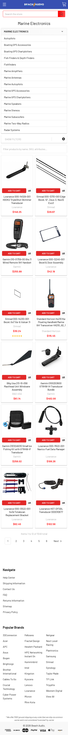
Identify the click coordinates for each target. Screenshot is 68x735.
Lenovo (29, 684)
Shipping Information (14, 583)
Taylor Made (52, 673)
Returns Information (13, 600)
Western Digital (54, 690)
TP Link (50, 679)
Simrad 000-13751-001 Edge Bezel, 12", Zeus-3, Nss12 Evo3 (51, 199)
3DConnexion (10, 635)
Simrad (49, 661)
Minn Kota (30, 702)
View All (50, 696)
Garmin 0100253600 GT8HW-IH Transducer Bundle (51, 386)
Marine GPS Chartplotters (17, 97)
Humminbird (31, 661)
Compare (29, 190)
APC (5, 646)
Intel (27, 667)
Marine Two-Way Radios (16, 123)
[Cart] (64, 4)
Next (56, 540)
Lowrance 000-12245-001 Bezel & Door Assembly (51, 261)
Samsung (51, 656)
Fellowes (29, 635)
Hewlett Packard (33, 646)
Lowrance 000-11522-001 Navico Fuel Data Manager (51, 447)
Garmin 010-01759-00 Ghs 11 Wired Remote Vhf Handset (17, 261)
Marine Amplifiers (13, 70)
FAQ (5, 594)
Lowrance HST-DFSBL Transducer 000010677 (51, 510)
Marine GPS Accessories (17, 90)
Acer (5, 640)
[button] (63, 139)
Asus (5, 652)
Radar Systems (12, 129)
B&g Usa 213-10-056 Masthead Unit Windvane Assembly (17, 386)
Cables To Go (9, 679)
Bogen (6, 658)
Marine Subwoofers (14, 116)
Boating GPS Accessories (17, 44)
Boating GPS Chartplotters (18, 51)
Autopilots (9, 38)
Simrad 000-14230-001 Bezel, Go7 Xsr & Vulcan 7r (17, 320)
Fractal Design (32, 640)
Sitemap (7, 606)
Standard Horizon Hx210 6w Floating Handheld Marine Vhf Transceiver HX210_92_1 (51, 322)
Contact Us (9, 588)
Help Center (9, 577)
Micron (28, 696)
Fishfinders (10, 64)
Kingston (29, 673)
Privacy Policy (10, 611)
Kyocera (29, 679)
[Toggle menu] (4, 4)
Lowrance (30, 690)
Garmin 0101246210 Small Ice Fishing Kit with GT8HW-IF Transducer (17, 449)
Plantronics (52, 650)
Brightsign (8, 663)
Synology (51, 667)
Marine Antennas (13, 77)
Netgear (50, 635)
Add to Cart (14, 190)
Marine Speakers (12, 103)
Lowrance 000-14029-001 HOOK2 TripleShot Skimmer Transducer (17, 199)
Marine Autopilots (13, 84)
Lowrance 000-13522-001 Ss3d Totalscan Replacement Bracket (17, 512)
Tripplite (50, 684)
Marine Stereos (12, 110)
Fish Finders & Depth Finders (19, 57)
